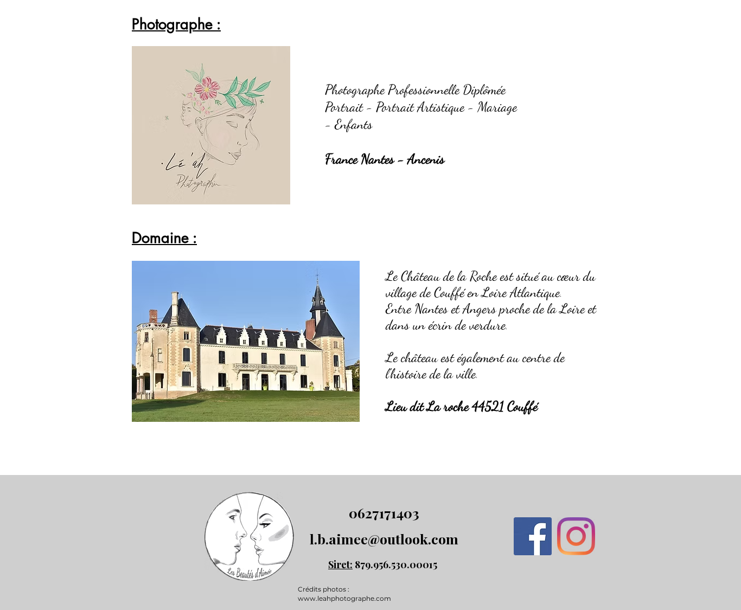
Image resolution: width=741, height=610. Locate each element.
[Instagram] (576, 536)
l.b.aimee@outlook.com (384, 539)
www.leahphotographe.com (344, 598)
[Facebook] (533, 536)
